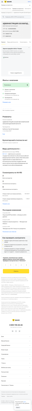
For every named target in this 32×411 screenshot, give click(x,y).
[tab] (3, 42)
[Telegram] (19, 331)
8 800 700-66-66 (16, 325)
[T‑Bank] (8, 1)
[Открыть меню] (2, 2)
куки (24, 401)
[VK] (12, 331)
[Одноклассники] (16, 331)
